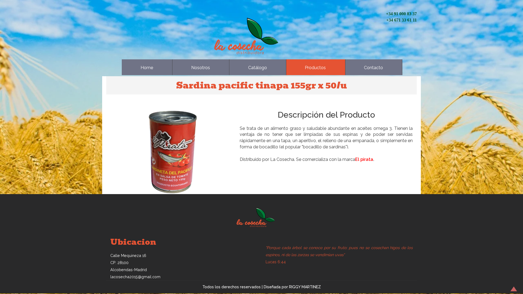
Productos (315, 67)
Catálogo (257, 67)
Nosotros (200, 67)
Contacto (373, 67)
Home (147, 67)
